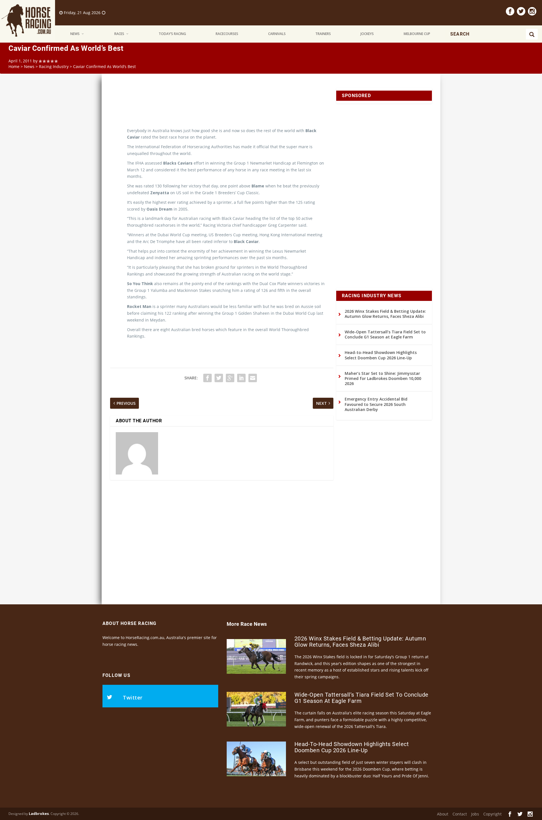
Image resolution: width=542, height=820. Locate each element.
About (442, 814)
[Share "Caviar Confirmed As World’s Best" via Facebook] (207, 378)
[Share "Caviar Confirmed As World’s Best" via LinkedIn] (241, 378)
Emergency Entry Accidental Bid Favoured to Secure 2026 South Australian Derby (376, 404)
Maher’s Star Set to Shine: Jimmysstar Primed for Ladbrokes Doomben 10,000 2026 (383, 378)
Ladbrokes (39, 813)
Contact (460, 814)
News (75, 33)
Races (119, 33)
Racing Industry (54, 66)
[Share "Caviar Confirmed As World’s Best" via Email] (252, 378)
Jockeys (367, 33)
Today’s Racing (172, 33)
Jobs (475, 814)
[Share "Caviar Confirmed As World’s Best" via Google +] (230, 378)
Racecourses (227, 33)
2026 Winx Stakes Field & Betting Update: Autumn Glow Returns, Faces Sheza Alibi (385, 314)
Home (13, 66)
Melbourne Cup (417, 33)
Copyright (492, 814)
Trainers (323, 33)
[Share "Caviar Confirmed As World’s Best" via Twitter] (218, 378)
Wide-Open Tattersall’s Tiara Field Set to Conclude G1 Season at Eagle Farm (385, 334)
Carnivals (277, 33)
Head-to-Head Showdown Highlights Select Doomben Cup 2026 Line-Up (381, 355)
